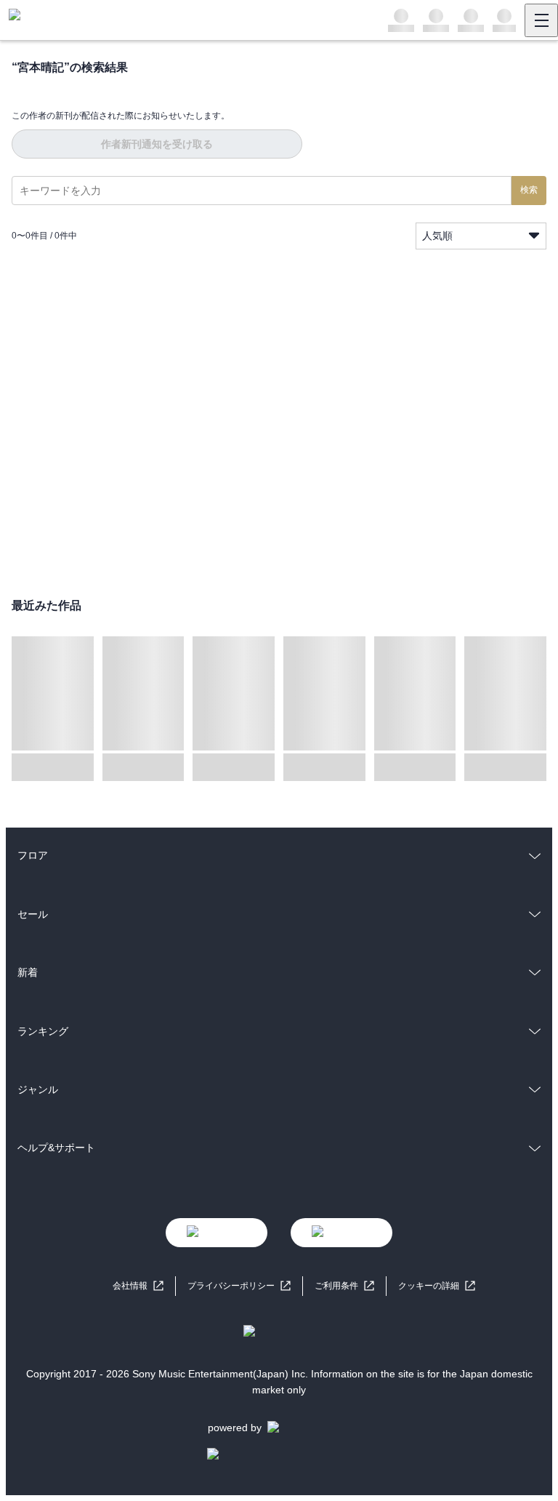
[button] (437, 1286)
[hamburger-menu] (541, 20)
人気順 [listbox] (437, 235)
